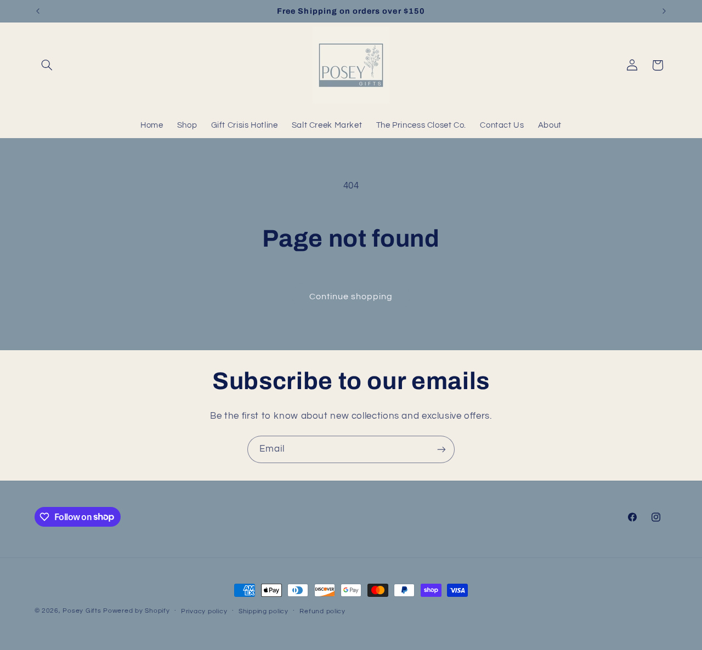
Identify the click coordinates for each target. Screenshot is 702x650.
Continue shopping (351, 296)
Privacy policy (204, 611)
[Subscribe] (441, 449)
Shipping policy (263, 611)
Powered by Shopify (136, 611)
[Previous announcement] (38, 11)
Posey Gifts (82, 611)
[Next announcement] (664, 11)
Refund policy (322, 611)
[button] (47, 65)
